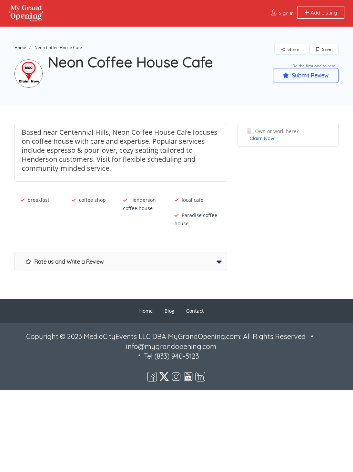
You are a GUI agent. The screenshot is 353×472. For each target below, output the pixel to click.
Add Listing (323, 12)
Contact (195, 311)
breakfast (38, 200)
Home (20, 47)
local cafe (192, 200)
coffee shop (92, 200)
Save (326, 49)
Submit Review (310, 75)
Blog (169, 311)
